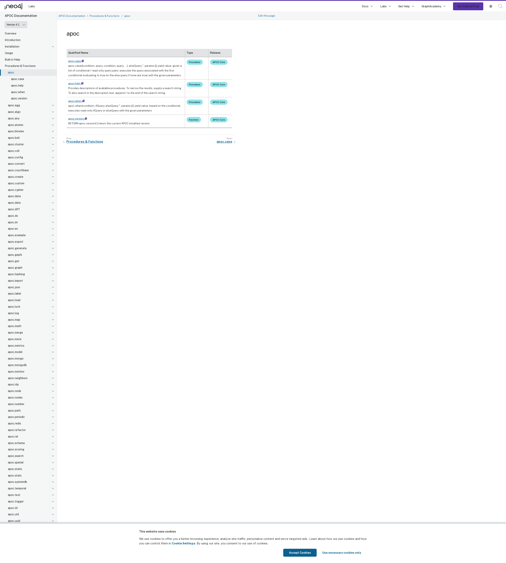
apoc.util (13, 514)
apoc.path (14, 410)
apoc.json (14, 287)
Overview (10, 33)
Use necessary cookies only (341, 552)
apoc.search (16, 455)
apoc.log (13, 313)
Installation (12, 46)
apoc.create (15, 176)
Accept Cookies (300, 552)
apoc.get (13, 261)
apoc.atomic (16, 124)
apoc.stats (15, 475)
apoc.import (15, 280)
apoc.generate (17, 248)
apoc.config (15, 157)
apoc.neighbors (17, 378)
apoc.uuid (14, 520)
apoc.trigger (16, 501)
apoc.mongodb (17, 365)
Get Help (404, 6)
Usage (9, 53)
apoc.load (14, 300)
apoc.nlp (13, 384)
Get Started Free (468, 6)
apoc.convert (16, 163)
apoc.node (14, 391)
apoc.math (14, 326)
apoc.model (15, 352)
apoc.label (14, 293)
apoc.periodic (16, 416)
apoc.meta (14, 339)
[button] (491, 6)
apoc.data (14, 196)
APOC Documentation (72, 15)
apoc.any (13, 118)
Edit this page (266, 15)
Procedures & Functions (20, 66)
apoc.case (17, 79)
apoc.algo (14, 111)
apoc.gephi (15, 254)
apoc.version (19, 98)
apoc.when (18, 92)
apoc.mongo (16, 358)
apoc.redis (14, 423)
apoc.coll (14, 150)
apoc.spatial (16, 462)
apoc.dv (13, 222)
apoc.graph (15, 267)
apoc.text (14, 494)
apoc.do (13, 215)
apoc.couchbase (18, 170)
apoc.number (16, 404)
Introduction (13, 40)
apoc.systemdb (17, 481)
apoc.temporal (17, 488)
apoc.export (15, 241)
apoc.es (13, 228)
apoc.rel (13, 436)
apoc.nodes (15, 397)
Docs (365, 6)
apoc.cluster (16, 144)
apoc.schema (16, 443)
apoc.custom (16, 183)
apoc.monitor (16, 371)
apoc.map (14, 319)
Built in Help (12, 59)
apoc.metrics (16, 345)
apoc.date (14, 202)
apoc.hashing (16, 274)
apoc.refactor (17, 430)
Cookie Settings (183, 543)
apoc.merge (15, 332)
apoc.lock (14, 306)
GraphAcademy (431, 6)
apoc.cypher (16, 189)
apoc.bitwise (16, 131)
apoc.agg (14, 105)
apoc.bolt (14, 137)
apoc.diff (14, 209)
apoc (11, 72)
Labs (31, 6)
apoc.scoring (16, 449)
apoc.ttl (13, 508)
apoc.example (17, 235)
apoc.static (15, 469)
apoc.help (17, 85)
